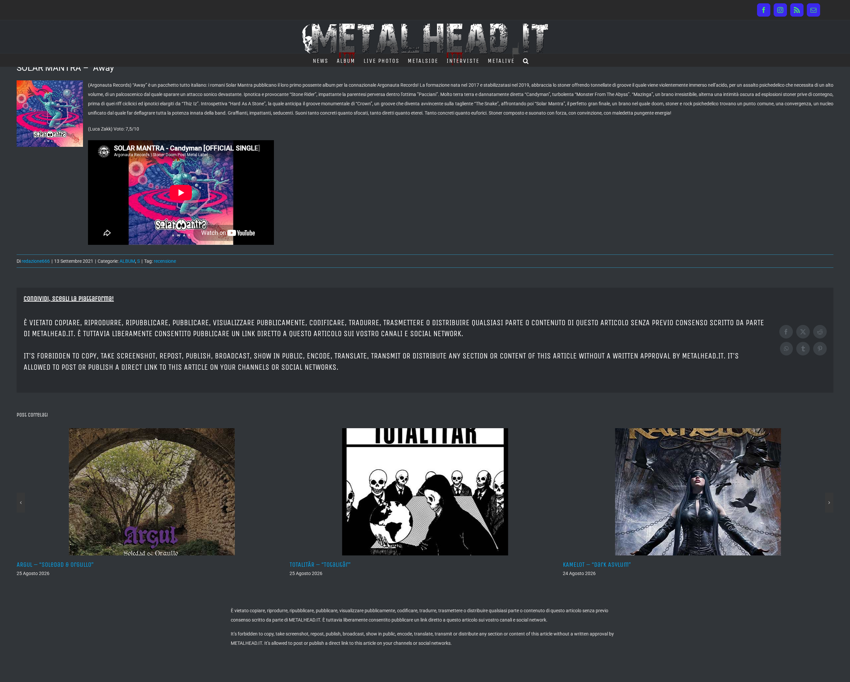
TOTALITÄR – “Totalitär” (47, 564)
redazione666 (36, 261)
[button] (526, 60)
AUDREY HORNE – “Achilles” (599, 564)
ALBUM (127, 261)
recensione (165, 261)
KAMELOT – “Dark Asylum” (324, 564)
